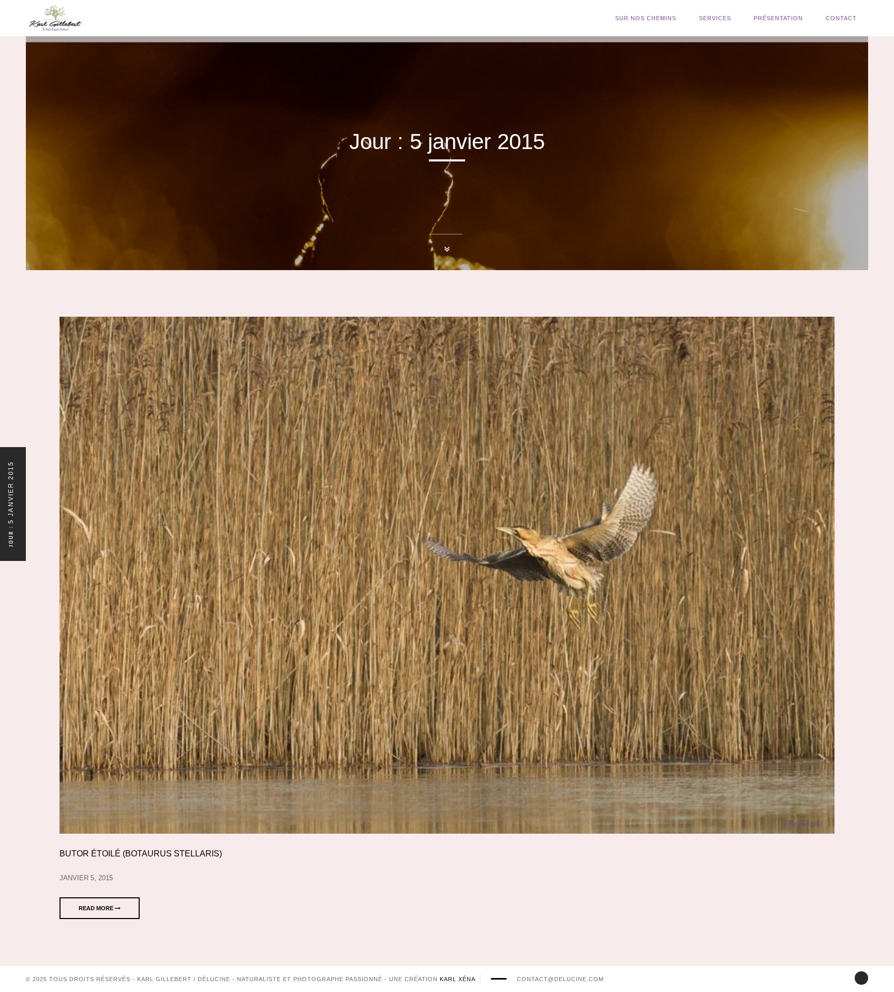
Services (715, 18)
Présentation (778, 18)
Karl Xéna (457, 979)
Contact (841, 18)
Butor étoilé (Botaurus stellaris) (140, 853)
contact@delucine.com (560, 979)
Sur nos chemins (645, 18)
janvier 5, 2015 (86, 878)
